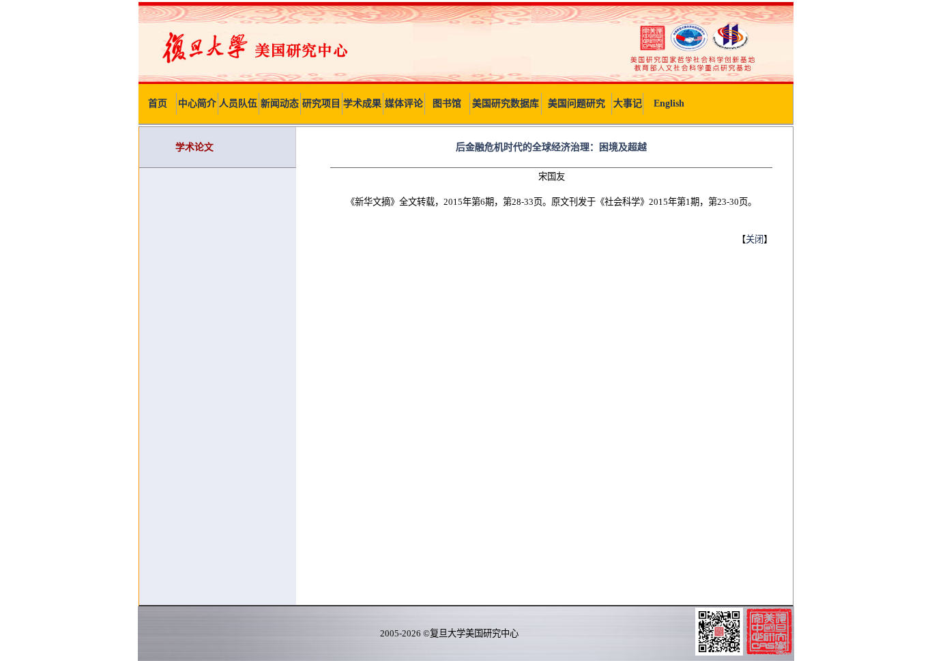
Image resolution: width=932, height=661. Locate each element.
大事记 (627, 103)
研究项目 (321, 103)
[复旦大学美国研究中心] (466, 81)
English (669, 103)
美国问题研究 (576, 103)
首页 (157, 103)
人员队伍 (238, 103)
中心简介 (197, 103)
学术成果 (362, 103)
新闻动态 (280, 103)
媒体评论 (404, 103)
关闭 (754, 239)
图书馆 (447, 103)
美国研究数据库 (505, 103)
